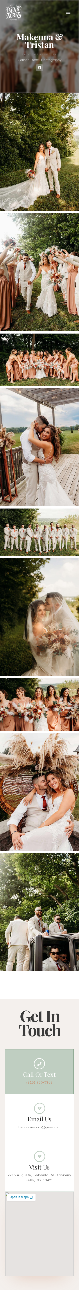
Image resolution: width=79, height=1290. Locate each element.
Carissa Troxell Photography (39, 60)
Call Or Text (39, 1074)
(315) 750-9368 (39, 1082)
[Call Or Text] (39, 1063)
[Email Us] (39, 1108)
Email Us (39, 1119)
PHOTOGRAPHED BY (39, 54)
